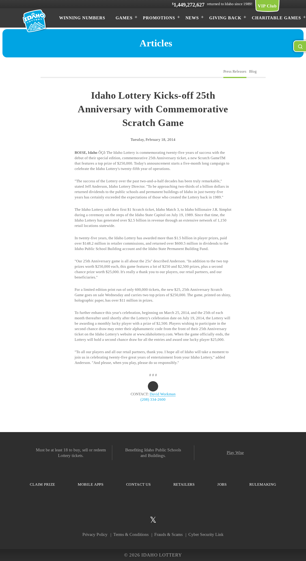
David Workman (163, 394)
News (192, 17)
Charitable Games (276, 17)
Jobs (222, 484)
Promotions (159, 17)
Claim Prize (42, 484)
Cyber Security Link (206, 534)
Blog (253, 71)
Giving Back (225, 17)
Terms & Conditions (131, 534)
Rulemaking (262, 484)
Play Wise (235, 452)
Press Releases (234, 71)
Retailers (184, 484)
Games (124, 17)
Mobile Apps (90, 484)
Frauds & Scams (168, 534)
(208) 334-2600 (153, 399)
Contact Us (138, 484)
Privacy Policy (95, 534)
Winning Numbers (82, 17)
